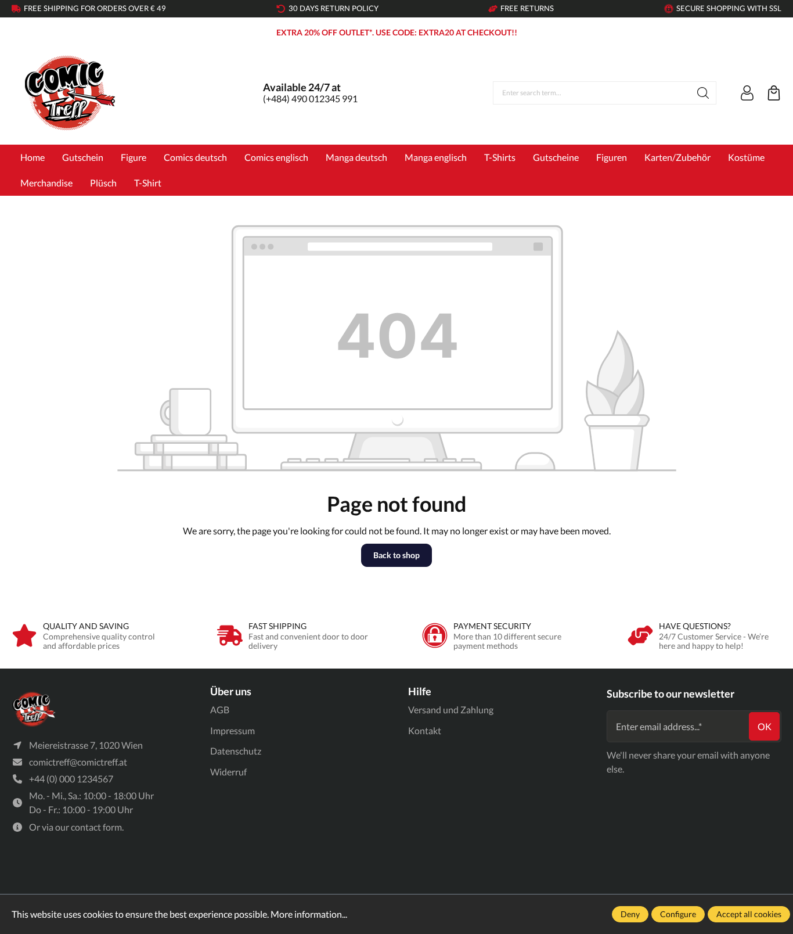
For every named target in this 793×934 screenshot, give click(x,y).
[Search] (703, 93)
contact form (96, 826)
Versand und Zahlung (450, 709)
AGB (219, 709)
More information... (309, 913)
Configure (678, 914)
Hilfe (419, 691)
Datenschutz (235, 750)
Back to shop (396, 555)
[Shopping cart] (773, 92)
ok (765, 726)
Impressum (232, 730)
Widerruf (228, 771)
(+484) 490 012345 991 (310, 98)
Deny (630, 914)
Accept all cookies (748, 914)
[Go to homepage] (70, 93)
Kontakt (424, 730)
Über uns (230, 691)
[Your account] (747, 92)
